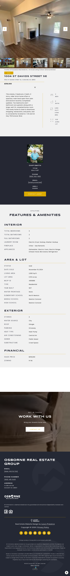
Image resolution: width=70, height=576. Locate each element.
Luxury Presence (48, 524)
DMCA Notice (35, 565)
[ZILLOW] (49, 533)
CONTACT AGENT (35, 194)
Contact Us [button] (35, 429)
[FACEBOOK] (21, 533)
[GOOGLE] (44, 533)
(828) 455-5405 (10, 479)
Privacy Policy (43, 527)
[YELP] (39, 533)
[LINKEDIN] (30, 533)
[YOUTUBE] (35, 533)
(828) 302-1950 (35, 176)
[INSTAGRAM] (25, 533)
